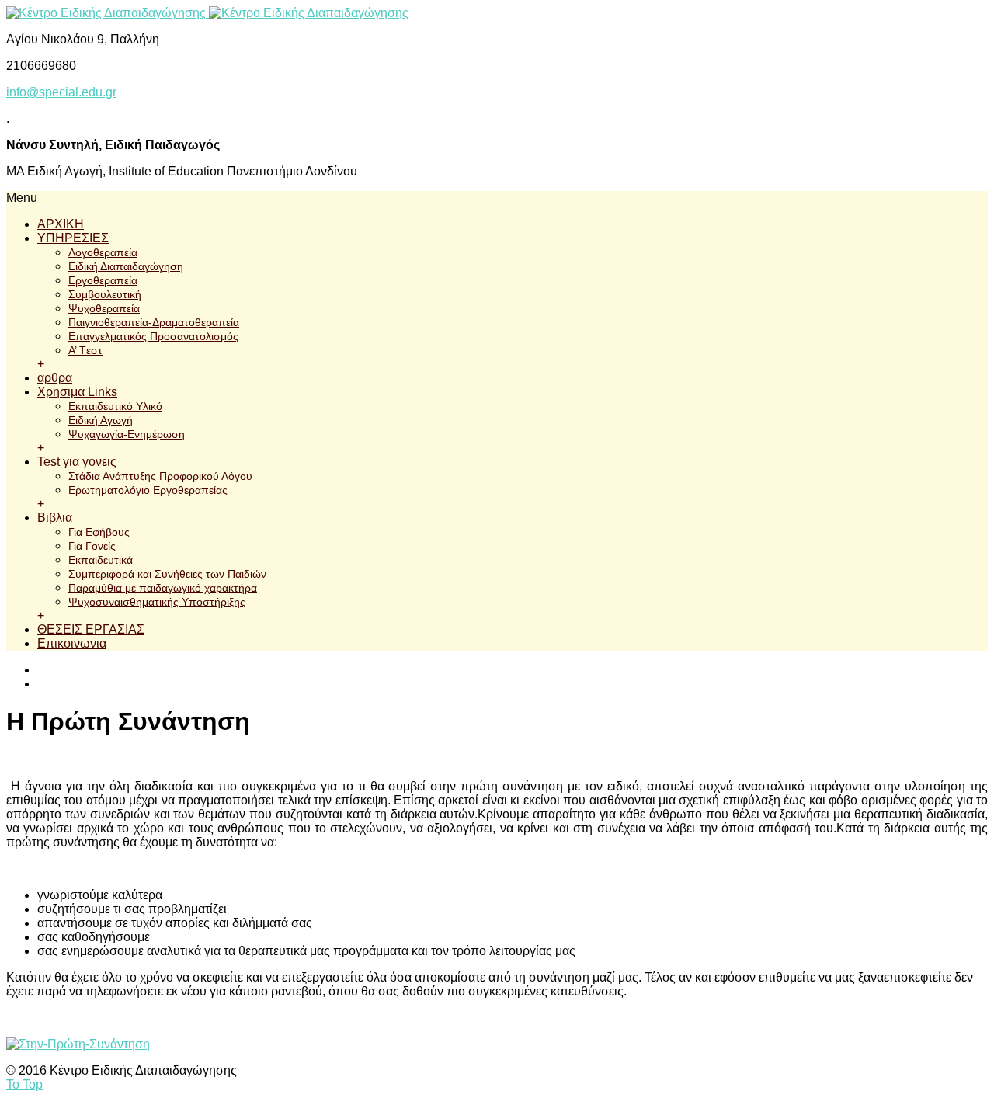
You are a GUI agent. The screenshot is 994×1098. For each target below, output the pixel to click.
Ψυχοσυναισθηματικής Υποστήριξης (156, 602)
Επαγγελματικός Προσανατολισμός (153, 336)
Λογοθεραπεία (102, 252)
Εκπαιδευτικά (100, 560)
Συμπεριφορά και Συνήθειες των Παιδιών (167, 574)
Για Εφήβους (99, 532)
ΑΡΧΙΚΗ (60, 224)
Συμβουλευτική (104, 294)
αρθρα (54, 377)
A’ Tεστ (85, 350)
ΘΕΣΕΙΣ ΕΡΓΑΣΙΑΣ (90, 629)
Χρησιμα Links (77, 391)
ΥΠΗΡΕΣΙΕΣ (73, 238)
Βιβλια (54, 517)
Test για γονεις (76, 461)
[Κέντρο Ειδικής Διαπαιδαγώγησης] (207, 12)
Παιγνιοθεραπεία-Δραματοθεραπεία (153, 322)
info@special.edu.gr (61, 92)
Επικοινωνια (71, 643)
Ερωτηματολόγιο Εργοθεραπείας (148, 490)
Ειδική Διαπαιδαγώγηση (125, 266)
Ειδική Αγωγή (100, 420)
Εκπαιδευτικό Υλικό (115, 406)
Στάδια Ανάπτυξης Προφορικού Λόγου (160, 476)
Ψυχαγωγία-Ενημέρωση (126, 434)
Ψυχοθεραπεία (104, 308)
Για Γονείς (92, 546)
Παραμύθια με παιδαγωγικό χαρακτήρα (162, 588)
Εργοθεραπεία (102, 280)
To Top (24, 1084)
